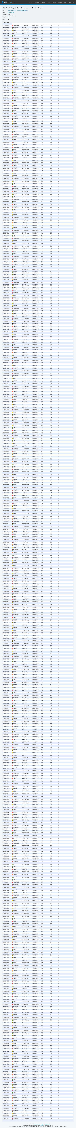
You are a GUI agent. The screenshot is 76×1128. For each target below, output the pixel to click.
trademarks (42, 1125)
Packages (37, 2)
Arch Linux (8, 2)
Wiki (49, 2)
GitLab (54, 2)
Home (30, 2)
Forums (44, 2)
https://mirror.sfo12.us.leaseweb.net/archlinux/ (18, 10)
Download (71, 2)
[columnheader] (7, 24)
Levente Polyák (47, 1124)
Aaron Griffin (40, 1124)
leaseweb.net (11, 12)
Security (60, 2)
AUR (65, 2)
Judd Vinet (36, 1124)
